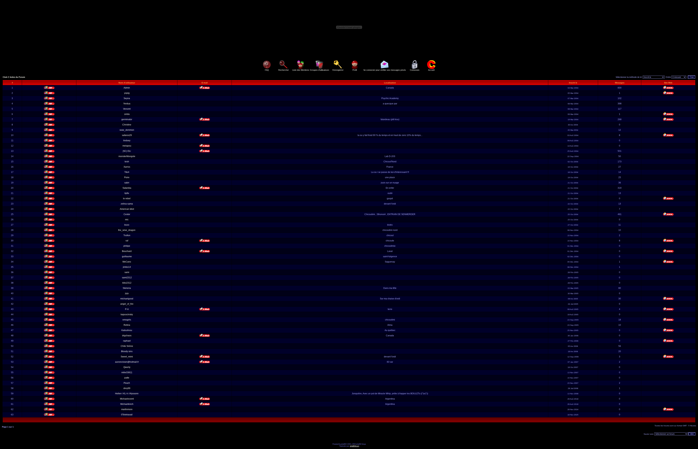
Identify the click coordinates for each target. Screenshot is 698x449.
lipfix (127, 193)
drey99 (126, 388)
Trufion (126, 235)
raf (127, 240)
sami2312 (127, 277)
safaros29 (127, 135)
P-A (127, 309)
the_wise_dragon (126, 230)
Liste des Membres (300, 70)
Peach (127, 383)
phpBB (343, 444)
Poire (126, 177)
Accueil (431, 70)
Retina (127, 325)
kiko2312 (126, 283)
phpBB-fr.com (354, 446)
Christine (126, 124)
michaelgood (126, 298)
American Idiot (127, 209)
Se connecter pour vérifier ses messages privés (384, 70)
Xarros (127, 167)
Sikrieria (127, 288)
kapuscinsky (127, 314)
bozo (126, 225)
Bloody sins (127, 351)
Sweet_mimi (127, 356)
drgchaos (126, 335)
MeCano (127, 261)
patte (126, 377)
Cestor (127, 214)
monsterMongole (127, 156)
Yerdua (126, 103)
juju (127, 293)
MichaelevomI (127, 399)
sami (127, 272)
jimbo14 (127, 267)
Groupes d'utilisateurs (319, 70)
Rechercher (283, 70)
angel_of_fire (126, 304)
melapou (127, 146)
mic (127, 219)
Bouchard (127, 251)
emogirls (127, 319)
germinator (126, 119)
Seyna (127, 98)
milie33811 (126, 372)
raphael (127, 341)
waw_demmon (127, 130)
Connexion (414, 70)
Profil (354, 70)
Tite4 (126, 172)
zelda (127, 114)
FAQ (267, 70)
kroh (127, 161)
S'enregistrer (338, 70)
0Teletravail (127, 414)
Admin (127, 88)
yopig (127, 93)
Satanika (127, 188)
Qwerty (126, 367)
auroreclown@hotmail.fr (127, 362)
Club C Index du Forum (14, 77)
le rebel (127, 198)
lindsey (126, 140)
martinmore (127, 409)
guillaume (127, 256)
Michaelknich (126, 404)
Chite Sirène (127, 346)
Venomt (127, 109)
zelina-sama (127, 204)
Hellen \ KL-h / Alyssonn (127, 393)
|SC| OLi (127, 151)
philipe (126, 246)
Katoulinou (126, 330)
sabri (126, 182)
